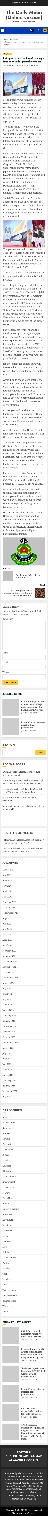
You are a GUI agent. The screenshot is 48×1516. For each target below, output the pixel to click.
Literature (7, 1230)
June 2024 (7, 994)
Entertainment (9, 1176)
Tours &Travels (9, 1295)
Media (5, 1236)
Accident (6, 1117)
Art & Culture (8, 1122)
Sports (5, 1284)
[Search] (39, 30)
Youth (5, 1311)
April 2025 (7, 939)
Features (6, 1192)
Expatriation (8, 1187)
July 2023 (6, 1053)
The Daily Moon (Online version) (24, 15)
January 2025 (8, 956)
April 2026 (7, 891)
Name (6, 652)
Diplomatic (7, 1149)
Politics (5, 1263)
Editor (8, 66)
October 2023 (8, 1037)
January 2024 (8, 1021)
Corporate (7, 1144)
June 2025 (7, 929)
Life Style (6, 1225)
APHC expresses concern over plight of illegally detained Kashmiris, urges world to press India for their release (10, 1432)
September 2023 (10, 1042)
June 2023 (7, 1058)
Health (5, 1203)
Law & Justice (8, 1219)
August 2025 (8, 918)
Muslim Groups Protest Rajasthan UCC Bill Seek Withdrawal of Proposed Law (10, 1374)
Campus (6, 1138)
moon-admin (9, 848)
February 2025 (9, 950)
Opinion (6, 1252)
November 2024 (9, 967)
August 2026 (8, 869)
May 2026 (6, 885)
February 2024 (9, 1015)
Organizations (9, 1257)
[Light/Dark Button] (32, 30)
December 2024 (9, 961)
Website (6, 672)
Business (6, 1133)
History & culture (10, 1209)
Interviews (7, 1214)
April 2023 (7, 1069)
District (5, 1155)
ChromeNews (17, 1513)
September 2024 (10, 977)
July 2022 (6, 1096)
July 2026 (6, 875)
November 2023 (9, 1031)
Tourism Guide (9, 1290)
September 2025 (10, 912)
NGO (4, 1246)
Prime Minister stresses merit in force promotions (10, 726)
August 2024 (8, 983)
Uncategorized (9, 1300)
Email (5, 662)
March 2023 (8, 1075)
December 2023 (9, 1026)
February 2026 (9, 902)
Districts (6, 1160)
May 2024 (6, 999)
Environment (8, 1182)
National (6, 1241)
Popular (6, 1268)
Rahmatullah (9, 839)
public (5, 1273)
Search (8, 744)
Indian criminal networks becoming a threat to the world (10, 1412)
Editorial (6, 1165)
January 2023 (8, 1085)
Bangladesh (8, 54)
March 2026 (8, 896)
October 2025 (8, 907)
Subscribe (45, 30)
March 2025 (8, 945)
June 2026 (7, 880)
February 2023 (9, 1080)
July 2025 (6, 923)
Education (7, 1171)
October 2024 (8, 972)
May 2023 (6, 1064)
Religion (6, 1279)
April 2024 (7, 1004)
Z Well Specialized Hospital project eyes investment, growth (10, 1335)
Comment (7, 619)
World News (8, 1306)
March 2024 (8, 1010)
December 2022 (9, 1091)
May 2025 (6, 934)
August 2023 (8, 1048)
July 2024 (6, 988)
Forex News (8, 1198)
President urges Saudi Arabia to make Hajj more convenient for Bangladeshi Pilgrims (10, 707)
